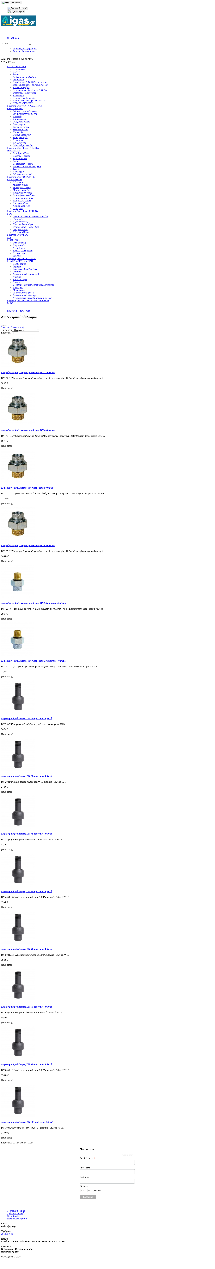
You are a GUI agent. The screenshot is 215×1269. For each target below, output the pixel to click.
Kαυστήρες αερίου (21, 156)
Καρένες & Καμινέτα (22, 250)
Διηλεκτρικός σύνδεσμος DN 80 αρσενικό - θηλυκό (26, 1064)
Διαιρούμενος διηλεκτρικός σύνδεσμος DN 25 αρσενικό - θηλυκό (33, 603)
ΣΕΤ (9, 237)
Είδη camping (19, 242)
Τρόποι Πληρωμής (16, 1211)
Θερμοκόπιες (19, 69)
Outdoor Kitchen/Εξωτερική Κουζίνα (30, 216)
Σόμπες (16, 161)
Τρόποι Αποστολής (16, 1213)
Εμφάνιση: (6, 332)
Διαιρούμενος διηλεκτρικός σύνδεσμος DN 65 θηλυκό (28, 545)
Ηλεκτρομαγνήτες (21, 87)
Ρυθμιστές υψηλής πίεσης (25, 114)
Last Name (85, 1177)
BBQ (9, 213)
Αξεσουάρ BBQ (20, 221)
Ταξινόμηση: (7, 330)
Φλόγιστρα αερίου (21, 121)
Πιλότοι (16, 71)
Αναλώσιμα (18, 95)
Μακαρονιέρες (19, 290)
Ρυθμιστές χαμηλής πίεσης (25, 111)
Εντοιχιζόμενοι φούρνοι (24, 195)
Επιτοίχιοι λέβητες (21, 153)
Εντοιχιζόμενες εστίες (23, 198)
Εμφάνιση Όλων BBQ (17, 235)
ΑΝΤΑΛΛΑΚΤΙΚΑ (16, 66)
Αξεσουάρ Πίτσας (21, 232)
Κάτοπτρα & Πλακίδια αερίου (27, 166)
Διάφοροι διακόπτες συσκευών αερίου (31, 85)
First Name (85, 1168)
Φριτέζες (17, 271)
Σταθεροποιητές (20, 137)
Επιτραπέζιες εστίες (22, 200)
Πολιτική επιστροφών (17, 1218)
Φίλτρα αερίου (19, 119)
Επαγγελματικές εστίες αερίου (27, 274)
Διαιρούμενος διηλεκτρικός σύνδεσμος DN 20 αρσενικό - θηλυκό (33, 661)
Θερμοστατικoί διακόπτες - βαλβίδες (30, 90)
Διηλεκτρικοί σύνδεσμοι (24, 77)
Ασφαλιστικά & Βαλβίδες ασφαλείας (30, 82)
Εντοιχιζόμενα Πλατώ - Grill (26, 227)
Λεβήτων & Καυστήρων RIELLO (29, 100)
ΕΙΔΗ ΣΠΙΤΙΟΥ (14, 179)
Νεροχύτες (18, 208)
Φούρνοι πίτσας (20, 229)
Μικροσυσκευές (20, 185)
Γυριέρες (17, 266)
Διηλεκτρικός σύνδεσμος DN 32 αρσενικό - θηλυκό (26, 833)
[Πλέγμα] (5, 325)
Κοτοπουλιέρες (20, 279)
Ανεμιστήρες (19, 248)
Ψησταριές (18, 219)
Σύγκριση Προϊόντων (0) (12, 327)
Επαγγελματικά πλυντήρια (25, 295)
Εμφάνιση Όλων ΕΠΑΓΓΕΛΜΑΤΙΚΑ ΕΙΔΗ (28, 300)
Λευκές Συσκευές (21, 206)
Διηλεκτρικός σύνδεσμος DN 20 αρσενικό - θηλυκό (26, 776)
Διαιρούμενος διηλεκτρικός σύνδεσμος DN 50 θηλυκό (28, 488)
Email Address (87, 1158)
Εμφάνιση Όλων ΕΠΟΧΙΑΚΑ (21, 258)
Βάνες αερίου (19, 124)
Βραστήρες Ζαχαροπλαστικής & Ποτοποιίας (33, 285)
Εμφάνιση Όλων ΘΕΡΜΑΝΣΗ (21, 177)
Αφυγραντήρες (20, 253)
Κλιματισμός (19, 245)
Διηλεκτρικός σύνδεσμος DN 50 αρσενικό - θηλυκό (26, 949)
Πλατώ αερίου (19, 263)
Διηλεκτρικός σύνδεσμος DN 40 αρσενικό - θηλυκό (26, 891)
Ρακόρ (16, 74)
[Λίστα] (2, 325)
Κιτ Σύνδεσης (19, 142)
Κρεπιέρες (18, 287)
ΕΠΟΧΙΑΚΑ (13, 240)
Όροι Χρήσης (13, 1216)
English (20, 11)
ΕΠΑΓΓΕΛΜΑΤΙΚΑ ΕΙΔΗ (20, 261)
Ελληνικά (23, 8)
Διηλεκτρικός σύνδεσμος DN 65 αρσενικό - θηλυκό (26, 1006)
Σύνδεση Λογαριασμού (24, 51)
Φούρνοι (17, 277)
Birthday (84, 1186)
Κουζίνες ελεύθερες (22, 192)
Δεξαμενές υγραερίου (23, 145)
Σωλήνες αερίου (20, 129)
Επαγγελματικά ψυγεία (23, 292)
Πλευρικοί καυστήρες (23, 224)
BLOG (10, 303)
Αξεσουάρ (18, 182)
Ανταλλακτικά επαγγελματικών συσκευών (32, 298)
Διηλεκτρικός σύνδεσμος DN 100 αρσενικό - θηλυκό (27, 1122)
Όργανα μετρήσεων (22, 135)
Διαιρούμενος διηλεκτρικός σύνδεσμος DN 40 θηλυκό (28, 430)
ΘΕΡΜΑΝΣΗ (13, 150)
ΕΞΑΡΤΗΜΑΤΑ (15, 108)
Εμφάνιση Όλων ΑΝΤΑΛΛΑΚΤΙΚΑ (24, 106)
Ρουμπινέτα (18, 79)
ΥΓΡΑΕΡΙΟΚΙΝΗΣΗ (23, 103)
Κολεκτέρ (17, 116)
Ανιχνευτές (18, 140)
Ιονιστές (16, 256)
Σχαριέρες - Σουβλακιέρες (25, 269)
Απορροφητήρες (20, 203)
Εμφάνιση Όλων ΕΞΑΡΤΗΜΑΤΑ (23, 148)
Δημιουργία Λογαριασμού (25, 48)
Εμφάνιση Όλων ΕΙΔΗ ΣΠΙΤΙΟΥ (22, 211)
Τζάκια (16, 169)
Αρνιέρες (17, 282)
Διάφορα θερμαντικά (22, 174)
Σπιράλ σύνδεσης (21, 127)
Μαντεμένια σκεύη (22, 187)
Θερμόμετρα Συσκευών (24, 98)
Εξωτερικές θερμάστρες (24, 164)
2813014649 (13, 38)
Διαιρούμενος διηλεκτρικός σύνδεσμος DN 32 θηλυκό (28, 372)
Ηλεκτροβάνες (19, 132)
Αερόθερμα (18, 171)
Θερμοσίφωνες (20, 158)
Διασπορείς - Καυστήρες (24, 92)
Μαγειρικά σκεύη (21, 190)
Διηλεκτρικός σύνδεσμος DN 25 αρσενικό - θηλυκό (26, 718)
